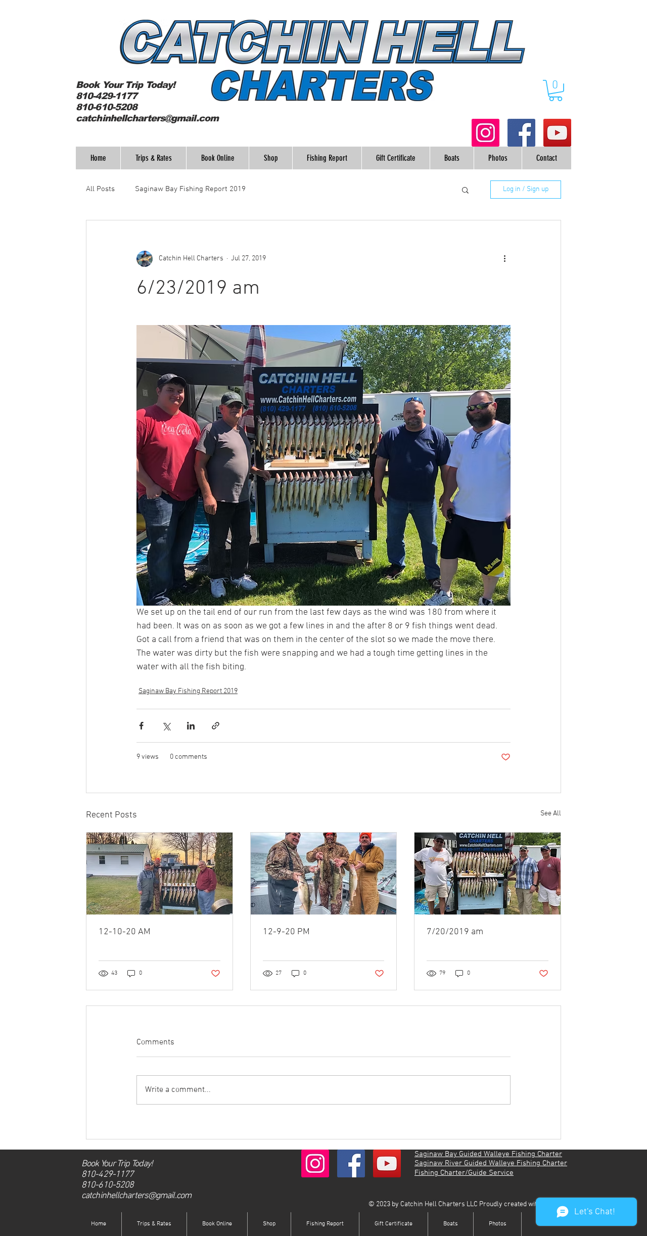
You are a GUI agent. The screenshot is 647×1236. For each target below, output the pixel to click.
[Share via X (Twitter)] (166, 725)
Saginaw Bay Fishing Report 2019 (190, 189)
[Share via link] (215, 725)
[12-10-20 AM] (159, 873)
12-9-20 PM (286, 932)
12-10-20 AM (125, 932)
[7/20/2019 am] (487, 873)
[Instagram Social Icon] (485, 133)
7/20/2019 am (455, 932)
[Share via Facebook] (141, 725)
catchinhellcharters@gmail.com (147, 118)
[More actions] (504, 259)
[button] (555, 90)
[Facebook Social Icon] (521, 133)
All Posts (100, 189)
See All (550, 813)
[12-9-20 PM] (324, 873)
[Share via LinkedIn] (191, 725)
